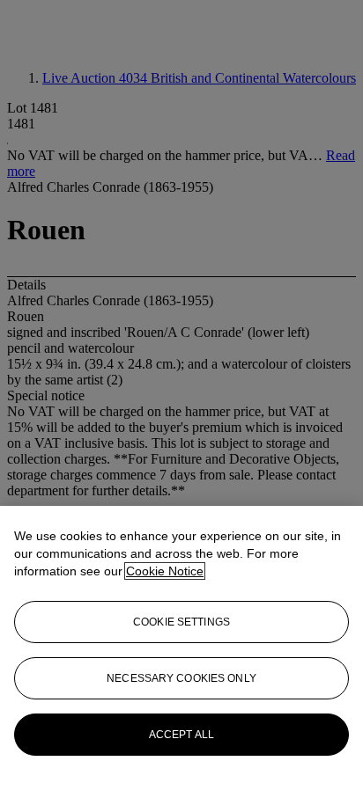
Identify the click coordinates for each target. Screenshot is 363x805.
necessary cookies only (181, 678)
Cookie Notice (165, 571)
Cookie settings (181, 622)
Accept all (181, 734)
